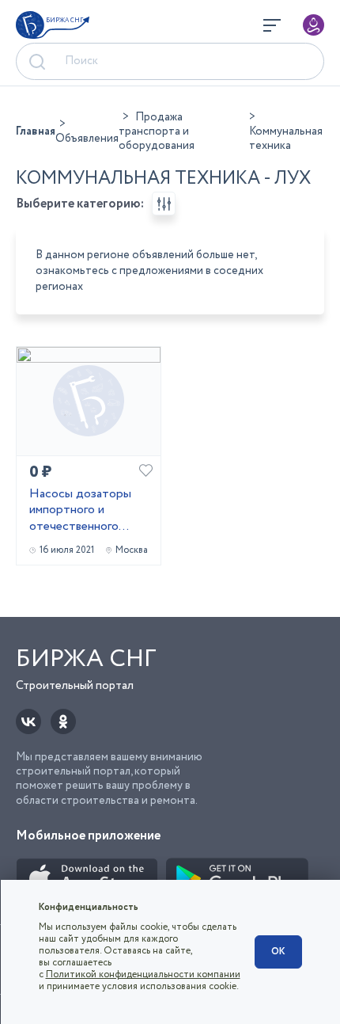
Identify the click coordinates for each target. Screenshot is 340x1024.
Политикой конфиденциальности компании (143, 974)
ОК (278, 951)
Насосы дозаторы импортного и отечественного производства (80, 510)
